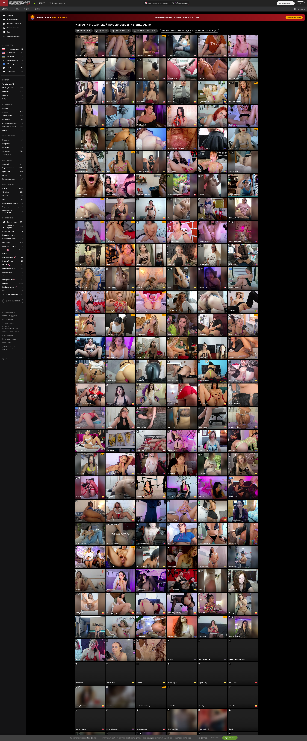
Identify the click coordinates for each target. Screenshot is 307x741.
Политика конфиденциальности (10, 327)
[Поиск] (173, 3)
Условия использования (11, 332)
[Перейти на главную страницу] (20, 3)
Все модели (6, 342)
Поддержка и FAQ (8, 312)
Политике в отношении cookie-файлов (190, 738)
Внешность (84, 31)
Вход (300, 3)
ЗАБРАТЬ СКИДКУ (294, 17)
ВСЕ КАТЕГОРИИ (14, 301)
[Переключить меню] (4, 3)
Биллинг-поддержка (9, 316)
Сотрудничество (8, 323)
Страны (101, 31)
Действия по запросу (145, 31)
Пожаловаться (7, 319)
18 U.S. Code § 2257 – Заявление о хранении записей (10, 347)
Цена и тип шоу (120, 31)
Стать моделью (7, 335)
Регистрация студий (9, 339)
